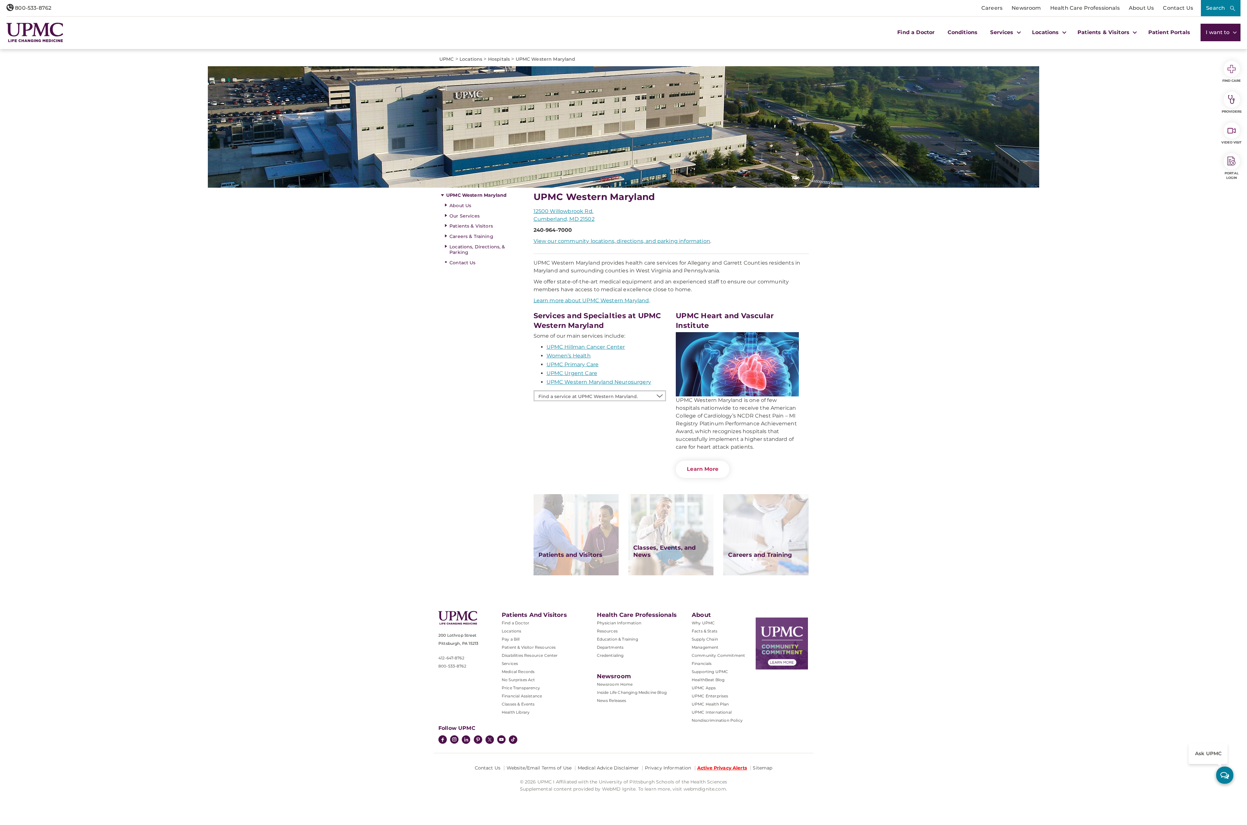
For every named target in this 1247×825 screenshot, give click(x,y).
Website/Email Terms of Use (539, 768)
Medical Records (518, 671)
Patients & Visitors (471, 226)
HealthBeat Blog (708, 679)
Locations (511, 631)
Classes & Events (518, 704)
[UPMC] (34, 32)
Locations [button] (1046, 32)
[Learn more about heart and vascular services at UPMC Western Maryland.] (737, 364)
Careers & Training (471, 236)
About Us (1141, 8)
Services (510, 663)
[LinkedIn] (466, 740)
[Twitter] (489, 739)
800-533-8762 (32, 8)
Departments (610, 647)
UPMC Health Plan (710, 704)
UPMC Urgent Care (572, 373)
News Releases (611, 700)
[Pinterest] (478, 740)
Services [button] (1002, 32)
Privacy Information (668, 768)
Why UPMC (703, 622)
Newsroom (1026, 8)
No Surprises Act (518, 679)
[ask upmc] (1224, 775)
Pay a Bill (511, 639)
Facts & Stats (704, 631)
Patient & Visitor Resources (529, 647)
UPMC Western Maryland (476, 195)
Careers (991, 8)
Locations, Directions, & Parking (477, 249)
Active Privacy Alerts (722, 768)
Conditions (963, 32)
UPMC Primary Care (573, 364)
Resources (607, 631)
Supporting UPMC (710, 671)
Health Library (516, 712)
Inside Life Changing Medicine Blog (632, 692)
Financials (702, 663)
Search (1215, 8)
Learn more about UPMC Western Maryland (591, 300)
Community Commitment (718, 655)
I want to (1218, 32)
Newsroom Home (615, 684)
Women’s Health (569, 356)
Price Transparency (521, 687)
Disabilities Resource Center (530, 655)
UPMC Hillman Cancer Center (586, 347)
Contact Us (1178, 8)
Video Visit (1231, 142)
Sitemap (762, 768)
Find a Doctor (916, 32)
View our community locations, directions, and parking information (622, 241)
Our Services (464, 216)
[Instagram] (454, 740)
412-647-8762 (451, 658)
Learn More (702, 469)
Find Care (1231, 81)
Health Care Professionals (1085, 8)
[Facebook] (442, 740)
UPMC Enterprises (710, 696)
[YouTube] (501, 740)
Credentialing (610, 655)
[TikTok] (513, 739)
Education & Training (617, 639)
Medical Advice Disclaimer (608, 768)
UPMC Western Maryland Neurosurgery (599, 382)
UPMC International (712, 712)
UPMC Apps (704, 687)
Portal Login (1232, 175)
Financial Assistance (522, 696)
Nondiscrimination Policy (717, 720)
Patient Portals (1169, 32)
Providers (1231, 111)
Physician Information (619, 622)
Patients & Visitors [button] (1104, 32)
